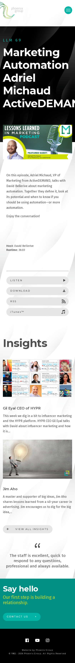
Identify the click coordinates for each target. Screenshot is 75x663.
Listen (16, 280)
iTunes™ (17, 311)
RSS (13, 301)
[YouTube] (37, 640)
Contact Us (17, 616)
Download (20, 290)
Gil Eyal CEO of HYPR (22, 408)
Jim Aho (10, 489)
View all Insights (32, 529)
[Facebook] (27, 640)
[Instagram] (48, 640)
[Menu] (68, 10)
